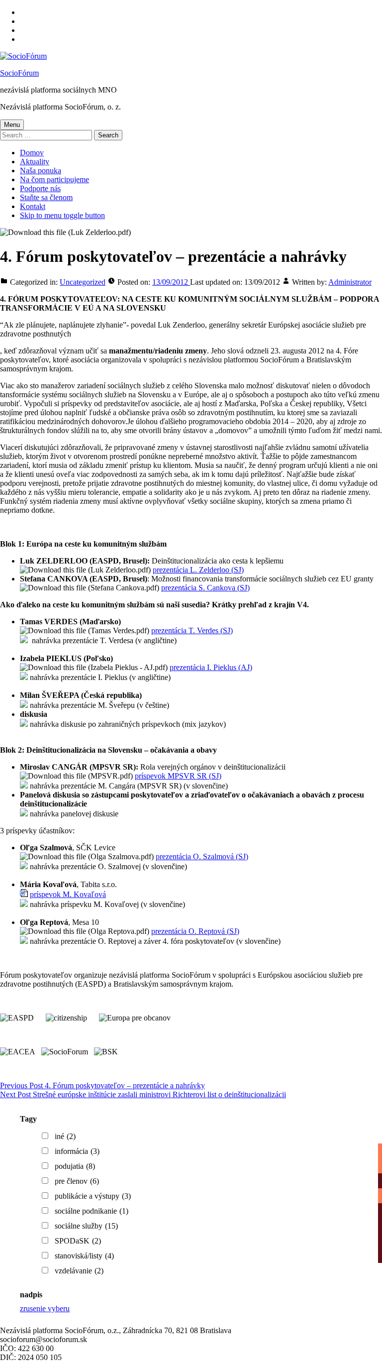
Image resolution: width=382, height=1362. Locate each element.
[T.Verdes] (24, 640)
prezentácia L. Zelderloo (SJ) (198, 570)
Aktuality (34, 161)
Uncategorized (82, 282)
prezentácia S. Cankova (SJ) (205, 587)
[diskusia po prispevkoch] (24, 724)
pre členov (77, 1181)
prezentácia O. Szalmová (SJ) (202, 856)
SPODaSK (78, 1241)
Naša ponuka (40, 170)
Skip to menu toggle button (62, 215)
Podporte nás (40, 188)
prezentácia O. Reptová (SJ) (195, 931)
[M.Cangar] (24, 786)
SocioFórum (19, 73)
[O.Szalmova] (24, 866)
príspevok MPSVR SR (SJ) (178, 776)
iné (65, 1136)
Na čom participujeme (54, 179)
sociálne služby (86, 1226)
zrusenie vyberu (45, 1308)
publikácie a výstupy (93, 1196)
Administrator (350, 282)
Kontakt (32, 206)
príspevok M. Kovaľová (68, 894)
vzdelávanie (79, 1270)
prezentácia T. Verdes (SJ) (192, 630)
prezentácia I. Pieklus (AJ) (211, 667)
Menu (12, 124)
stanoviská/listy (84, 1255)
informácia (77, 1151)
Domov (32, 152)
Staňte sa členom (46, 197)
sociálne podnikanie (91, 1211)
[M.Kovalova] (24, 904)
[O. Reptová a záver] (24, 941)
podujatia (75, 1166)
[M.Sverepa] (24, 705)
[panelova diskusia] (24, 813)
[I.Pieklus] (24, 677)
